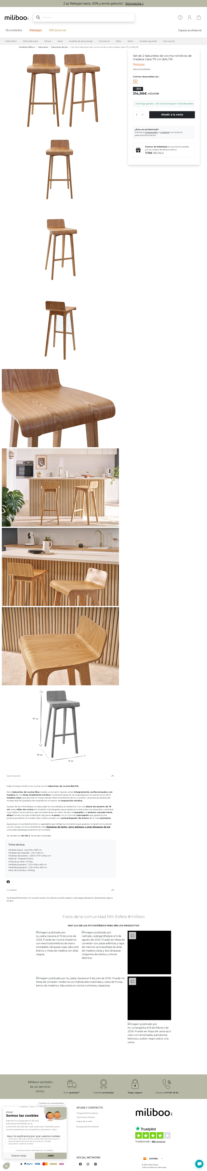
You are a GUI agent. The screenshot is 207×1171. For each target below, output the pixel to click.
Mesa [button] (60, 41)
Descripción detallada (141, 69)
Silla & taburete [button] (30, 41)
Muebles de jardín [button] (148, 41)
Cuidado (12, 890)
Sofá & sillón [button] (11, 41)
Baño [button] (118, 41)
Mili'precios (57, 30)
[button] (58, 952)
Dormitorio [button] (104, 41)
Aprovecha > (134, 3)
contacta (164, 132)
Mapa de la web (84, 1121)
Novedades (13, 30)
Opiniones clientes (86, 1117)
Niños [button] (130, 41)
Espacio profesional (190, 30)
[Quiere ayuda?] (199, 1164)
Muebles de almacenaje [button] (81, 41)
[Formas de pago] (46, 1164)
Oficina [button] (47, 41)
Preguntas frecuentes (87, 1113)
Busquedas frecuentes (88, 1126)
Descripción (14, 775)
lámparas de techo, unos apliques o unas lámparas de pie (78, 827)
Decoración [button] (169, 41)
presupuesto (151, 132)
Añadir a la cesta (172, 114)
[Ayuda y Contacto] (180, 17)
